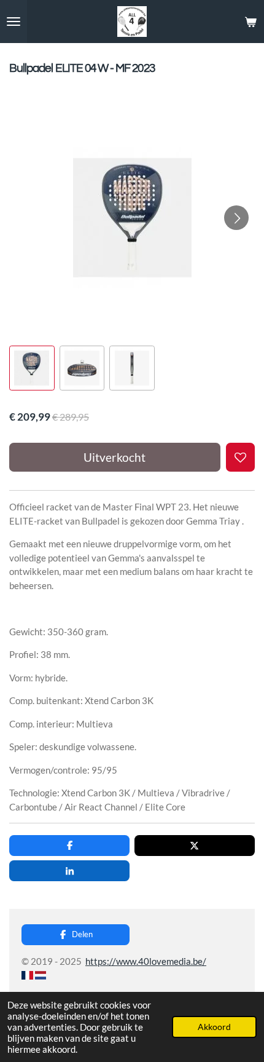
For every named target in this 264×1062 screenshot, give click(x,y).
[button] (32, 368)
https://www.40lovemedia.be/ (145, 961)
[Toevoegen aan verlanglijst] (240, 457)
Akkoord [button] (214, 1027)
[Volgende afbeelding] (236, 217)
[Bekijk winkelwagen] (250, 21)
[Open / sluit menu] (13, 21)
